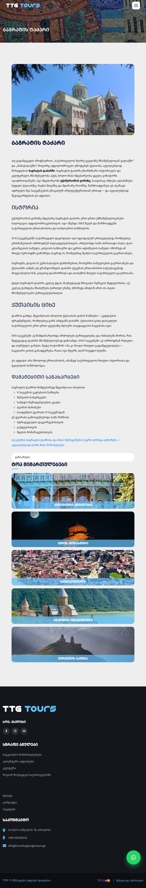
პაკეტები (9, 809)
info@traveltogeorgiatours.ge (27, 845)
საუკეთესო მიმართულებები (22, 754)
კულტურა (9, 768)
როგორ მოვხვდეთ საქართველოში (27, 775)
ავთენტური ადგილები (18, 761)
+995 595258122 (17, 837)
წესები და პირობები (129, 880)
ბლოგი (7, 795)
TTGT (5, 880)
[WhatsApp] (133, 858)
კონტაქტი (10, 802)
